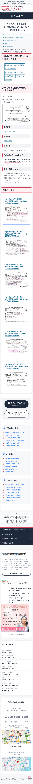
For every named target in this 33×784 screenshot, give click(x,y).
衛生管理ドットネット (12, 9)
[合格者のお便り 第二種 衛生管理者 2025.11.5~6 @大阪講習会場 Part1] (16, 346)
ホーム (6, 35)
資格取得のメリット (11, 471)
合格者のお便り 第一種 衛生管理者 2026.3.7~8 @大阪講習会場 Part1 (15, 266)
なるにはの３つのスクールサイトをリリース (20, 601)
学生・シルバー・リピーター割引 (14, 440)
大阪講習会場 (8, 46)
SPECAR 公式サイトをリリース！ (18, 598)
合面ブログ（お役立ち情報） (13, 497)
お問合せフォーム (10, 500)
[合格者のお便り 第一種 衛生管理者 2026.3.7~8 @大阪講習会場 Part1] (16, 279)
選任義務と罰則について (12, 464)
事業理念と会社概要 (8, 543)
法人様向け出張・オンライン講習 (14, 484)
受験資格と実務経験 (11, 466)
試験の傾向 (8, 80)
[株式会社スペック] (4, 581)
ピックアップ (20, 76)
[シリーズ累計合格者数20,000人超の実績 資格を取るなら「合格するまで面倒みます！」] (14, 554)
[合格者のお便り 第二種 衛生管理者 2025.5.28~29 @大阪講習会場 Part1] (16, 379)
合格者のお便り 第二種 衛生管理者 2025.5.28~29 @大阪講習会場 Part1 (16, 366)
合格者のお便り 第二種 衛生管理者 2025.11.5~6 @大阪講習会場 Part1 (15, 333)
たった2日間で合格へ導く (12, 438)
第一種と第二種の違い (11, 461)
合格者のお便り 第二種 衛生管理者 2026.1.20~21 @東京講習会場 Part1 (16, 201)
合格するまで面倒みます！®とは (14, 432)
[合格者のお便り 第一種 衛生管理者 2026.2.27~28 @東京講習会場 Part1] (16, 313)
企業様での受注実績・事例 (13, 490)
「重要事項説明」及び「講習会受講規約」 (14, 530)
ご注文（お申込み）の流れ (13, 443)
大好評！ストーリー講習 (12, 435)
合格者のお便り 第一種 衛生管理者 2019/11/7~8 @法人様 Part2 (16, 521)
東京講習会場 (23, 72)
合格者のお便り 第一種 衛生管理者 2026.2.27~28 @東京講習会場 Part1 (16, 299)
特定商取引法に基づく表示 (9, 538)
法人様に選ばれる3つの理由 (13, 487)
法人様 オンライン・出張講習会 (14, 65)
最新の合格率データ (11, 469)
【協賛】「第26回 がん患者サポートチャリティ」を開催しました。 (20, 589)
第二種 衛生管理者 (10, 41)
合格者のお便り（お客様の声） (13, 38)
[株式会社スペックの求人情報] (16, 618)
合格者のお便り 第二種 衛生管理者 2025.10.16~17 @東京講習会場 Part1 (16, 234)
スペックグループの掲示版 (17, 583)
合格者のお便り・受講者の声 (13, 495)
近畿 (5, 43)
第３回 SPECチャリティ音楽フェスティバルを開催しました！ (20, 594)
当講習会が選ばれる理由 (12, 445)
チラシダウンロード (17, 573)
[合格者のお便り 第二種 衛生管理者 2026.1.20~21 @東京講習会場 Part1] (16, 214)
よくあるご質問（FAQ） (12, 492)
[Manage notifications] (29, 777)
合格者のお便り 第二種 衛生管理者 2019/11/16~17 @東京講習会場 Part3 (16, 517)
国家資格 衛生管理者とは (12, 458)
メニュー (18, 15)
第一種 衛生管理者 (10, 69)
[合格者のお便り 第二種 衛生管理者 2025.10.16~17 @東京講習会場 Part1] (16, 246)
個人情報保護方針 (7, 534)
